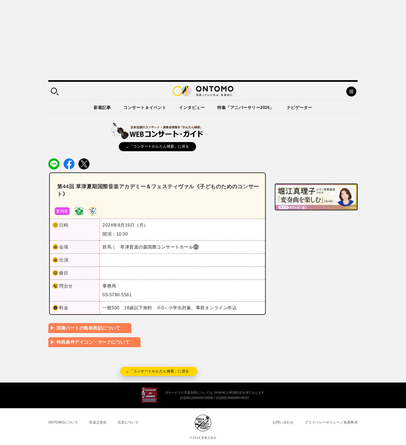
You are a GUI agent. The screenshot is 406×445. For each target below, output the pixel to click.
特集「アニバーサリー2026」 (245, 107)
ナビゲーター (299, 107)
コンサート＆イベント (144, 107)
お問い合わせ (283, 422)
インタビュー (192, 107)
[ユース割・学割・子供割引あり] (79, 210)
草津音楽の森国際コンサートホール (156, 247)
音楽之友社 (98, 422)
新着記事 (102, 107)
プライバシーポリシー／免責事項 (331, 422)
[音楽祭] (93, 210)
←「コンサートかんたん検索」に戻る (157, 146)
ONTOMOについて (63, 422)
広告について (128, 422)
